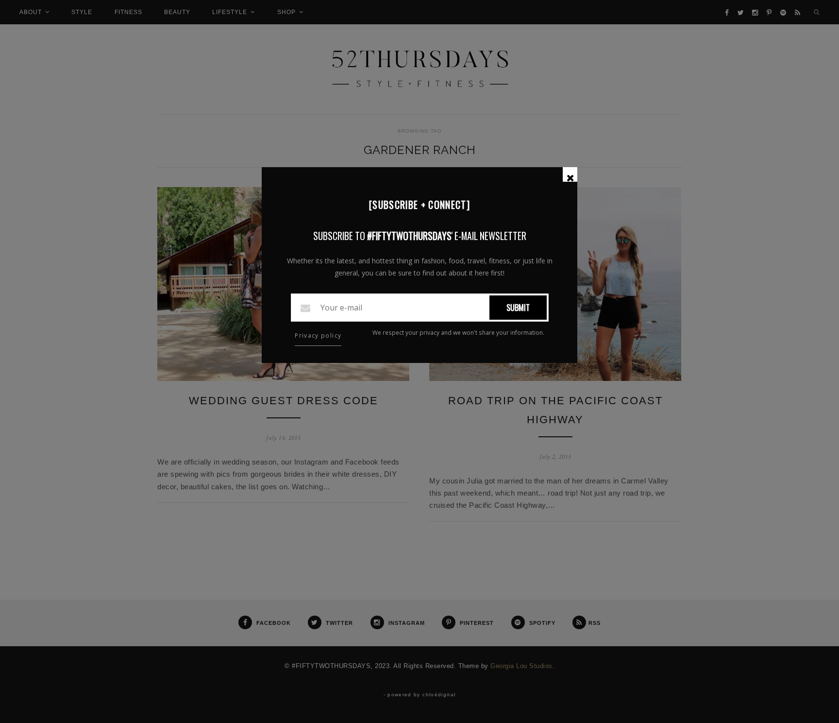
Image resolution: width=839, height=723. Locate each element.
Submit (518, 307)
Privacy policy (318, 335)
